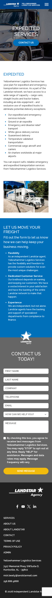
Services (9, 518)
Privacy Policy (12, 546)
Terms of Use (11, 541)
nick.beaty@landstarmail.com (20, 575)
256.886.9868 (11, 581)
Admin (7, 552)
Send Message (26, 471)
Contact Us (26, 42)
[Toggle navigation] (47, 4)
